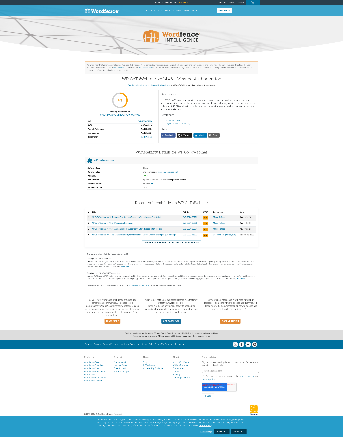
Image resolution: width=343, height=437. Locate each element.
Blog (145, 362)
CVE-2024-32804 (145, 121)
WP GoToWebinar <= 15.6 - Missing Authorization (112, 223)
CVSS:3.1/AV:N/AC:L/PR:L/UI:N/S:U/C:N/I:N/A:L (120, 115)
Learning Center (121, 365)
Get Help (183, 2)
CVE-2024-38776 (190, 217)
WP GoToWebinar (104, 160)
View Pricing (224, 11)
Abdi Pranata (146, 137)
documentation (119, 68)
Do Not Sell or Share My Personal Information (162, 344)
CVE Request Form (181, 377)
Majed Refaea (219, 217)
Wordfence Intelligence (95, 377)
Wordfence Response (94, 371)
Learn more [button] (112, 321)
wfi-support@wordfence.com (139, 285)
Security (176, 374)
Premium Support (122, 371)
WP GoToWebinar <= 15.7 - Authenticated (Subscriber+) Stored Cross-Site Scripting (127, 229)
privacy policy (208, 379)
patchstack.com (172, 120)
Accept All (222, 432)
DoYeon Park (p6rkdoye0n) (224, 235)
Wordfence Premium (94, 365)
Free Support (120, 368)
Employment (178, 368)
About (195, 11)
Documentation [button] (230, 321)
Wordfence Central (93, 380)
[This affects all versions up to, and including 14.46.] (152, 184)
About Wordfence (181, 362)
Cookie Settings (206, 432)
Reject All (239, 432)
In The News (149, 365)
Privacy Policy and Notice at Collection (121, 344)
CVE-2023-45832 (190, 235)
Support (177, 11)
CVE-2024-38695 (190, 223)
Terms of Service (93, 344)
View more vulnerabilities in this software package (171, 243)
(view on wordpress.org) (168, 172)
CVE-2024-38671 (190, 229)
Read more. (125, 266)
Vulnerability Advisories (154, 368)
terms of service (246, 376)
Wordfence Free (91, 362)
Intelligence (164, 11)
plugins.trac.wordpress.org (177, 123)
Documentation (121, 362)
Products (150, 11)
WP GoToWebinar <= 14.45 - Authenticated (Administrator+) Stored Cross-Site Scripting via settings (134, 235)
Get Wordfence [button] (171, 321)
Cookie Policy (205, 425)
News (186, 11)
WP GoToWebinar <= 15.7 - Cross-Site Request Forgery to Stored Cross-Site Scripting (127, 217)
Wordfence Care (92, 368)
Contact (176, 371)
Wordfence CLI (91, 374)
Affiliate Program (181, 365)
